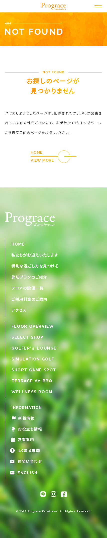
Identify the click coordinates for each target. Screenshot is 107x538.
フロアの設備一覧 (27, 288)
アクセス (18, 310)
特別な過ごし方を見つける (35, 266)
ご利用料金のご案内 (29, 299)
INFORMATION (26, 407)
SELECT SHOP (27, 337)
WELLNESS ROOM (32, 392)
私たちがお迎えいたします (34, 255)
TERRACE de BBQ (31, 381)
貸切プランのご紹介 (29, 277)
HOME (18, 244)
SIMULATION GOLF (32, 359)
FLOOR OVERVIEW (32, 326)
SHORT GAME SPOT (33, 370)
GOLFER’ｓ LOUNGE (34, 348)
